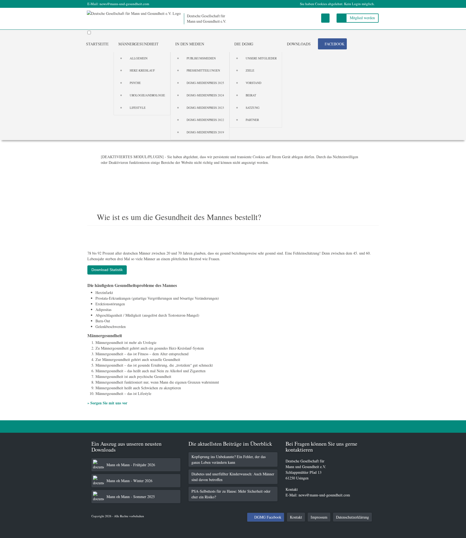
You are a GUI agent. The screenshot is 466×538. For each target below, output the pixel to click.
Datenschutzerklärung (352, 517)
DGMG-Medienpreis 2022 (205, 120)
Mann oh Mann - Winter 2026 (129, 480)
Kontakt (296, 517)
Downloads (299, 43)
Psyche (135, 83)
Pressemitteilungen (203, 70)
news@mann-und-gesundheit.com (124, 3)
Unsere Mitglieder (261, 58)
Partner (252, 120)
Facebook (334, 43)
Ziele (250, 70)
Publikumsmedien (201, 58)
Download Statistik (107, 270)
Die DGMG (243, 43)
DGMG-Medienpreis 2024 (205, 95)
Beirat (251, 95)
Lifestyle (138, 108)
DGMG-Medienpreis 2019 (205, 132)
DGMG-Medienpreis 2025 (205, 83)
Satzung (252, 108)
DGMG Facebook (267, 517)
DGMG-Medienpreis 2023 (205, 108)
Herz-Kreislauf (142, 70)
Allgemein (139, 58)
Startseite (97, 43)
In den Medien (189, 43)
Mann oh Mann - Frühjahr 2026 (131, 464)
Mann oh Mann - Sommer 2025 (131, 496)
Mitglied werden (362, 17)
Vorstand (253, 83)
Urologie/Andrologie (147, 95)
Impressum (319, 517)
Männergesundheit (138, 43)
